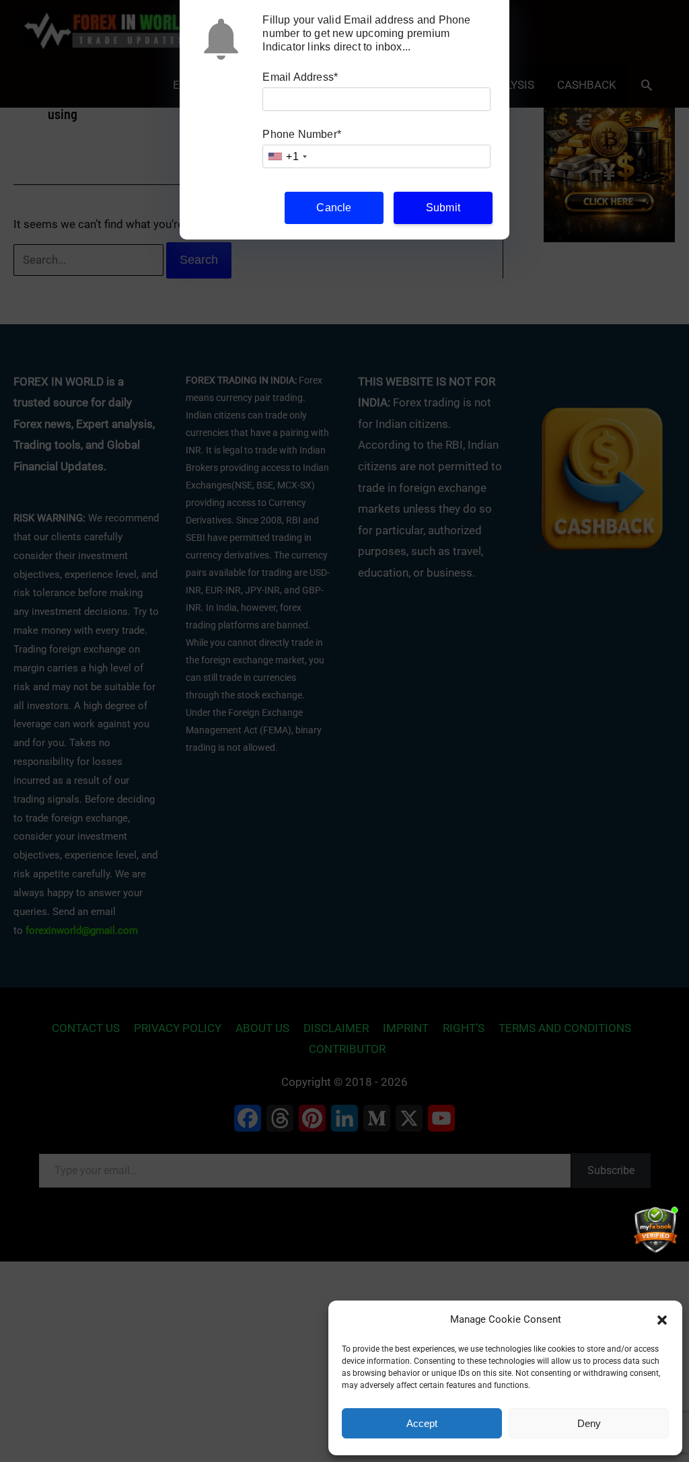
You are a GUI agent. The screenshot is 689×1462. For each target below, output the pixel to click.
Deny (589, 1423)
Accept (421, 1423)
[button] (662, 1320)
